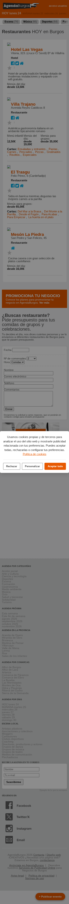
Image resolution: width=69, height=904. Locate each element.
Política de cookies (34, 454)
